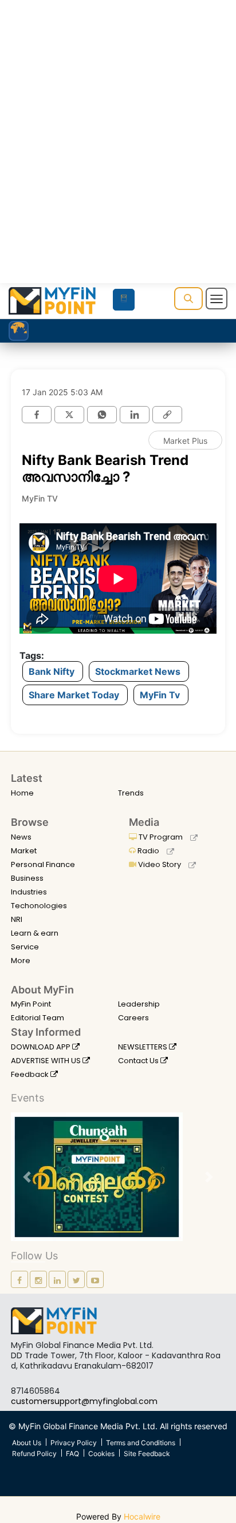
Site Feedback (147, 1453)
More (20, 960)
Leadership (139, 1004)
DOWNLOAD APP (41, 1046)
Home (22, 793)
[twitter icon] (76, 1279)
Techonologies (39, 905)
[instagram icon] (38, 1279)
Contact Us (139, 1060)
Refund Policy (34, 1453)
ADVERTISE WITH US (46, 1060)
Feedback (30, 1074)
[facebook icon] (19, 1279)
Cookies (101, 1453)
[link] (167, 414)
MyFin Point (31, 1004)
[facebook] (37, 414)
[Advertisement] (118, 157)
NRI (16, 919)
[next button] (209, 1176)
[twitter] (69, 414)
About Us (26, 1442)
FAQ (72, 1453)
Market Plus (185, 441)
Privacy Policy (73, 1442)
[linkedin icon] (57, 1279)
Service (25, 946)
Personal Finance (43, 864)
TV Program (160, 837)
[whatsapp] (102, 414)
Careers (133, 1017)
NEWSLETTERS (143, 1046)
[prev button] (27, 1176)
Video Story (159, 864)
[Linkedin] (135, 414)
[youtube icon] (95, 1279)
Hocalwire (142, 1516)
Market (24, 850)
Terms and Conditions (140, 1442)
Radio (148, 850)
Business (27, 878)
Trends (131, 793)
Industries (29, 891)
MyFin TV (40, 498)
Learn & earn (34, 933)
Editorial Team (37, 1017)
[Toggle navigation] (216, 298)
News (21, 837)
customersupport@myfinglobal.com (84, 1401)
